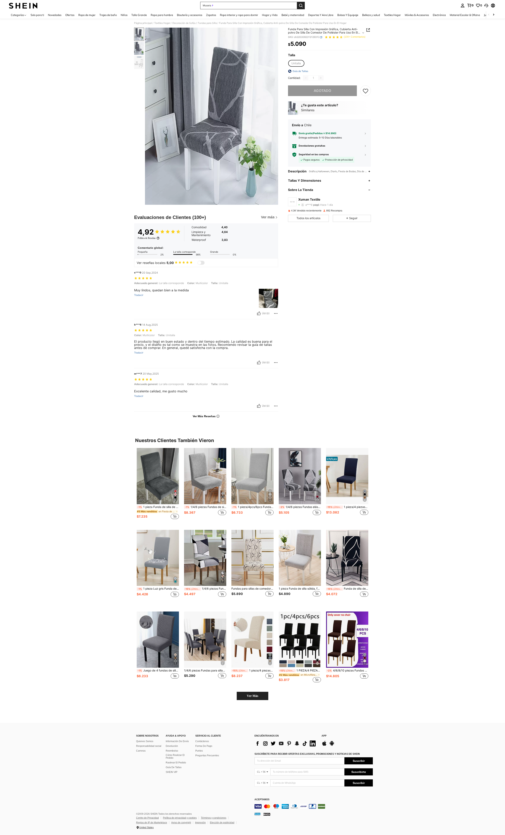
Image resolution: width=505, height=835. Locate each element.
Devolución (172, 746)
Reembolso (172, 750)
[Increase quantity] (320, 78)
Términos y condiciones (213, 817)
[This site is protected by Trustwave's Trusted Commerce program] (257, 814)
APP (324, 736)
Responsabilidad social (148, 746)
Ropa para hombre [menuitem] (162, 15)
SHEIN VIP (171, 772)
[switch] (201, 263)
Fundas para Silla (207, 23)
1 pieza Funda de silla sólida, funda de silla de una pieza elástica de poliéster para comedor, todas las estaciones (300, 588)
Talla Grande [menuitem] (139, 15)
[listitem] (157, 485)
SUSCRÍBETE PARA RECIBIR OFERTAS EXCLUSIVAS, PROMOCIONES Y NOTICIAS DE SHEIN (307, 754)
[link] (470, 5)
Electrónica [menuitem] (439, 15)
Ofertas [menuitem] (69, 15)
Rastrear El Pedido (176, 762)
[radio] (296, 63)
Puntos (199, 750)
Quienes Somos (144, 741)
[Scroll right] (493, 15)
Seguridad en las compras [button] (314, 154)
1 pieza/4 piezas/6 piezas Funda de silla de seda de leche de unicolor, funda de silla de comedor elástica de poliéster (347, 507)
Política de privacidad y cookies (180, 817)
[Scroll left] (488, 15)
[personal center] (462, 5)
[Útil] (258, 313)
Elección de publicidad (222, 822)
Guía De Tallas (173, 767)
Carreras (141, 750)
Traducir (138, 295)
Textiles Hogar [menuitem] (392, 15)
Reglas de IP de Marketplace (151, 822)
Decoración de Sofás (183, 23)
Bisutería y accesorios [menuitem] (189, 15)
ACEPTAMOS (261, 799)
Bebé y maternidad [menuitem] (292, 15)
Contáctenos (202, 741)
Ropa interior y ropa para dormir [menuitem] (239, 15)
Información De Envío (177, 741)
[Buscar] (301, 5)
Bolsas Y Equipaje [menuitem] (347, 15)
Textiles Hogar (162, 23)
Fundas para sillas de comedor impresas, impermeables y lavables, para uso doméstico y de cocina (252, 588)
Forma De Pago (203, 746)
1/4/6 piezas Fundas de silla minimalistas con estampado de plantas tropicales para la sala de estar (205, 507)
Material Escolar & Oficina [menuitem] (465, 15)
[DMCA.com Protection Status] (266, 814)
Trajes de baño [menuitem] (108, 15)
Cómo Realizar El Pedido (175, 756)
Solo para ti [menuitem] (37, 15)
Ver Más (252, 696)
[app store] (324, 745)
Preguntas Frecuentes (207, 755)
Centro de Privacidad (147, 817)
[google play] (332, 745)
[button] (486, 5)
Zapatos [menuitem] (211, 15)
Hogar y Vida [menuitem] (270, 15)
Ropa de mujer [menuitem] (86, 15)
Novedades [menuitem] (54, 15)
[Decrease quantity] (305, 78)
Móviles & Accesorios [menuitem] (417, 15)
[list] (286, 743)
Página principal (143, 23)
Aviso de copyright (181, 822)
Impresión (200, 822)
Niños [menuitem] (124, 15)
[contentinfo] (313, 806)
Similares (307, 110)
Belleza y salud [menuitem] (371, 15)
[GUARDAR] (365, 90)
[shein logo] (23, 5)
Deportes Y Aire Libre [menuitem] (320, 15)
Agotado (322, 91)
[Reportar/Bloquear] (275, 313)
